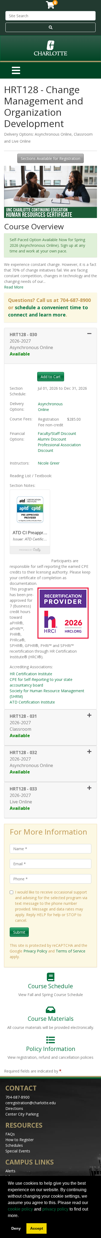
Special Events (17, 1150)
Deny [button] (16, 1228)
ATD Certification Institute (32, 702)
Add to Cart (51, 376)
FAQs (10, 1134)
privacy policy (55, 1209)
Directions (14, 1108)
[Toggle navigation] (16, 70)
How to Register (19, 1139)
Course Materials (51, 1018)
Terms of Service (70, 951)
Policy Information (50, 1049)
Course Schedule (50, 986)
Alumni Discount (52, 439)
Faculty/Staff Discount (57, 433)
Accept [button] (36, 1228)
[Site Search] (50, 27)
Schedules (14, 1145)
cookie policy (20, 1209)
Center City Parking (22, 1114)
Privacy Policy (35, 951)
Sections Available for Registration (50, 158)
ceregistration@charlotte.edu (30, 1102)
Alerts (10, 1170)
